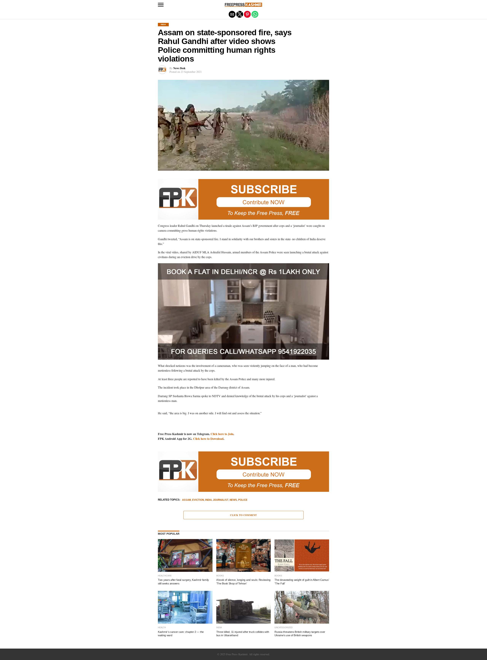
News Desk (179, 68)
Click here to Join (222, 434)
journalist (220, 500)
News (233, 500)
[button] (161, 5)
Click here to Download (208, 438)
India (208, 500)
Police (242, 500)
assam (186, 500)
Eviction (198, 500)
